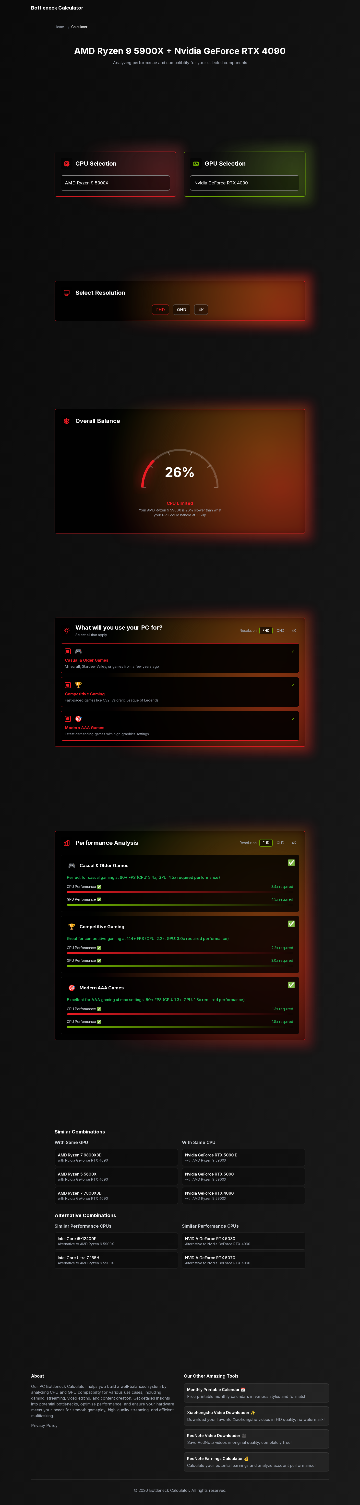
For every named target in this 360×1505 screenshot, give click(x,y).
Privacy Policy (44, 1425)
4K (294, 630)
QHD (280, 630)
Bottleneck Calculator (57, 8)
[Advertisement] (180, 105)
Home (59, 27)
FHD (266, 630)
